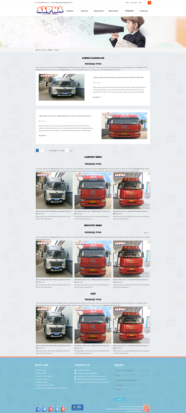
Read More (96, 97)
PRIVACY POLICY (42, 382)
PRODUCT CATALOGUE (44, 376)
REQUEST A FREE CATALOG (45, 385)
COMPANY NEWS (93, 157)
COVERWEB (137, 406)
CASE (93, 294)
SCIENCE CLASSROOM (93, 58)
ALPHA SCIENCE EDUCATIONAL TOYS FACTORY (52, 388)
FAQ (140, 2)
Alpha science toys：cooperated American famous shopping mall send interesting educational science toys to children (131, 211)
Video (127, 2)
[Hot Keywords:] (149, 2)
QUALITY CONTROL (42, 379)
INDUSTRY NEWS (93, 226)
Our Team (134, 2)
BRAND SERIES (41, 373)
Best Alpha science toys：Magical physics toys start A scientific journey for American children (71, 116)
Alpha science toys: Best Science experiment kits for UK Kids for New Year (118, 77)
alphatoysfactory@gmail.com (64, 2)
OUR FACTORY (41, 370)
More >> (146, 232)
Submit (119, 399)
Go (71, 150)
